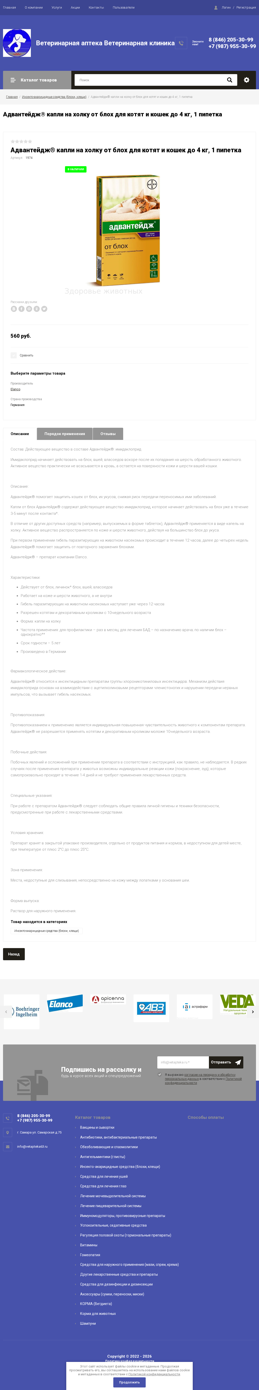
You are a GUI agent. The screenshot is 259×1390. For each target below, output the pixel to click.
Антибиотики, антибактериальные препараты (118, 1137)
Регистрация (246, 7)
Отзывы (108, 434)
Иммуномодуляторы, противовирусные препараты (122, 1216)
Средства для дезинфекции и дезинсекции (116, 1284)
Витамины (88, 1245)
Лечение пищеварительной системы (110, 1206)
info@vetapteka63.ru (32, 1146)
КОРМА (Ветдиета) (96, 1304)
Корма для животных (98, 1314)
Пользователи (124, 7)
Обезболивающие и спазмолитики (109, 1147)
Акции (75, 7)
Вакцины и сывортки (97, 1127)
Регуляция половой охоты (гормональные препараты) (125, 1235)
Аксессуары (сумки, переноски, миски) (112, 1294)
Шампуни (88, 1323)
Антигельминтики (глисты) (102, 1157)
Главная (9, 7)
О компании (34, 7)
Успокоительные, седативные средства (113, 1225)
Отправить (221, 1062)
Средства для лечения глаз (103, 1186)
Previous (6, 1012)
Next (253, 1012)
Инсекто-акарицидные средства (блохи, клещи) (54, 97)
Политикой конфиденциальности (154, 1374)
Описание (20, 434)
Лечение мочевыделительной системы (113, 1196)
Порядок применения (65, 434)
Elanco (15, 389)
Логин (226, 7)
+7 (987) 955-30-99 (232, 46)
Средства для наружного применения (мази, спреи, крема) (129, 1265)
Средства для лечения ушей (104, 1176)
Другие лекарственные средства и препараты (119, 1274)
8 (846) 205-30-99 (231, 40)
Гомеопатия (90, 1255)
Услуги (57, 7)
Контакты (96, 7)
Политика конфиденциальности (129, 1361)
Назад (14, 954)
